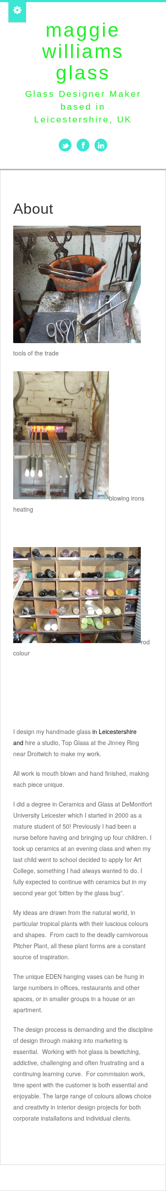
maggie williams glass (83, 51)
